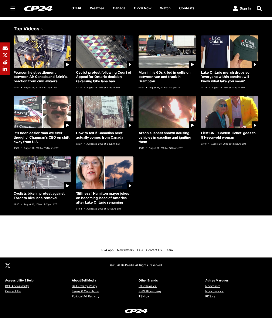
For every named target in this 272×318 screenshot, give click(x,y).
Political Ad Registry (85, 296)
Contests (186, 8)
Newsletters (125, 250)
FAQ (140, 250)
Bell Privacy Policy (84, 286)
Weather (97, 8)
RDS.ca (210, 296)
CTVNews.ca (148, 286)
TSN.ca (144, 296)
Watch (165, 8)
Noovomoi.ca (214, 291)
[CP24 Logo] (44, 8)
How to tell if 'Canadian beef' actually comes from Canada (99, 135)
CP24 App (106, 250)
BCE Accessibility (17, 286)
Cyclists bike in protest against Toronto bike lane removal (39, 195)
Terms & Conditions (85, 291)
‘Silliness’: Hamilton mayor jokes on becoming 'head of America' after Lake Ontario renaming (102, 197)
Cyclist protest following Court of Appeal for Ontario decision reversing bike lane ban (103, 76)
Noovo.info (212, 286)
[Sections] (12, 8)
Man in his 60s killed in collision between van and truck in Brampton (165, 76)
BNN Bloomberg (150, 291)
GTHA (76, 8)
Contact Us (154, 250)
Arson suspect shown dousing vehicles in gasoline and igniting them (165, 137)
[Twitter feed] (7, 265)
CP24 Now (143, 8)
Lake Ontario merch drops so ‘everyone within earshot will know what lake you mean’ (225, 76)
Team (169, 250)
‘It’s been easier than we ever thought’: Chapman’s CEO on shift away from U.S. (41, 137)
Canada (119, 8)
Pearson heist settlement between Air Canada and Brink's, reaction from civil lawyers (41, 76)
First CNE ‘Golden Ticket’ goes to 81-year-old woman (228, 135)
